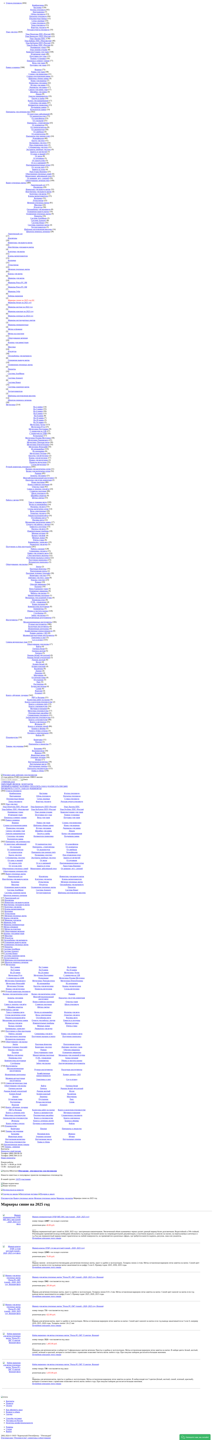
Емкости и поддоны (38, 527)
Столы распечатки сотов (38, 509)
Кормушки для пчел (38, 575)
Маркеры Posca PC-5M (17, 287)
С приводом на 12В (38, 431)
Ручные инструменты (37, 624)
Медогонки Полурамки (38, 429)
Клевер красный (38, 666)
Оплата (9, 1406)
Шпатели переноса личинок (38, 231)
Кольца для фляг (38, 535)
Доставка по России (14, 1421)
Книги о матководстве (38, 706)
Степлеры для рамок (38, 103)
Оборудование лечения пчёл (38, 180)
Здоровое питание (38, 757)
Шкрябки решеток (38, 496)
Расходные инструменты (38, 626)
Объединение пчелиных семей (39, 174)
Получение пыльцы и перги (38, 558)
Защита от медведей (38, 152)
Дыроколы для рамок (38, 87)
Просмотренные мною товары (16, 1144)
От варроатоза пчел (38, 116)
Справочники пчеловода (38, 715)
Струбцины (39, 613)
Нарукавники (38, 12)
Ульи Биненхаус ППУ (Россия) (38, 36)
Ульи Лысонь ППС (37, 38)
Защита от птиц (38, 169)
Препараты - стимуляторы (38, 123)
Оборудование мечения (18, 338)
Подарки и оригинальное (38, 733)
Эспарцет (39, 693)
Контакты (10, 1401)
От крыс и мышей (38, 154)
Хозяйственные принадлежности (39, 631)
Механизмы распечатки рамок (38, 522)
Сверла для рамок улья (38, 89)
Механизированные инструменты (37, 622)
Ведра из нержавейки (38, 504)
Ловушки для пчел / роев (38, 578)
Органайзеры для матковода (38, 209)
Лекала (39, 94)
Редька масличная (38, 686)
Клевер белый (38, 664)
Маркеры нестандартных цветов (21, 320)
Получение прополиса (38, 560)
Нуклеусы (38, 207)
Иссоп (38, 662)
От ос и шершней (38, 163)
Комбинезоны (38, 5)
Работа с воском (37, 549)
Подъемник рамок (38, 107)
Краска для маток (15, 274)
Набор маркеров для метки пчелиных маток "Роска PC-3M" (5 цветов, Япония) (65, 1335)
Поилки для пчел (38, 580)
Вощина (38, 70)
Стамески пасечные (38, 491)
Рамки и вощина (13, 67)
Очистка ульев (38, 487)
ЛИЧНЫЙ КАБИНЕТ (10, 786)
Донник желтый (38, 660)
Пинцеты (38, 216)
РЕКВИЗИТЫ (36, 788)
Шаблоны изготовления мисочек (38, 229)
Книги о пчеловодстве (38, 720)
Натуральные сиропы (38, 766)
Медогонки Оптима (38, 453)
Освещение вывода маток (38, 212)
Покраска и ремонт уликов (38, 61)
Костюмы (38, 7)
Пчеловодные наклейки (38, 713)
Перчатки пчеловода (38, 16)
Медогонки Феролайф (38, 447)
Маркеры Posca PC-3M (17, 283)
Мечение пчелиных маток (38, 203)
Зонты (38, 566)
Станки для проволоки (38, 74)
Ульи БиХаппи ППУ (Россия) (38, 43)
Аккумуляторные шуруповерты (38, 618)
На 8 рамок (38, 416)
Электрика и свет (38, 637)
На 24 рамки (38, 422)
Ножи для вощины (38, 81)
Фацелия (38, 691)
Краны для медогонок (38, 458)
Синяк (38, 689)
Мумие (38, 760)
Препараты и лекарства (38, 744)
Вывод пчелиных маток (16, 183)
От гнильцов (38, 121)
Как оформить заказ (14, 1410)
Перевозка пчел (38, 600)
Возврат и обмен (13, 1412)
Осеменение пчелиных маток (38, 214)
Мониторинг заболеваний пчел (38, 176)
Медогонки (11, 405)
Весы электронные (38, 511)
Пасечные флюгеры (38, 569)
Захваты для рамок (38, 476)
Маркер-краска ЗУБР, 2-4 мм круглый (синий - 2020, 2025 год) (58, 1248)
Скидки (9, 1414)
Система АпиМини (38, 218)
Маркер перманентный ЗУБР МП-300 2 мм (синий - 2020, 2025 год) (60, 1217)
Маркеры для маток (16, 278)
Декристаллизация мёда (38, 515)
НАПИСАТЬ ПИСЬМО (58, 786)
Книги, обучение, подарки (17, 695)
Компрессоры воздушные (38, 606)
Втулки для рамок (38, 85)
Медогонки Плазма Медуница (38, 438)
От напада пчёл (38, 160)
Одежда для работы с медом (38, 524)
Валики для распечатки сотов (38, 469)
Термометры (38, 609)
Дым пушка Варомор (38, 172)
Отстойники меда (38, 518)
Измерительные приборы (38, 531)
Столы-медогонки (38, 464)
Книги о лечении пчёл (38, 704)
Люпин (39, 671)
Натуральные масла (38, 764)
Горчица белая (39, 649)
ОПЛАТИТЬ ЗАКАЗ (38, 786)
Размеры (9, 1427)
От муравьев (38, 158)
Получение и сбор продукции (18, 547)
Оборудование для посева (38, 644)
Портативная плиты (38, 571)
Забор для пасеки (38, 615)
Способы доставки (14, 1418)
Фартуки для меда (38, 27)
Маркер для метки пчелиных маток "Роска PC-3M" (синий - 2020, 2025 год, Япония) (68, 1277)
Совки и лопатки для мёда (38, 489)
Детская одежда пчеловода (38, 30)
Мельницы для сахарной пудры (38, 598)
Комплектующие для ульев (37, 52)
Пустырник (38, 680)
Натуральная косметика (38, 762)
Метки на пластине (16, 334)
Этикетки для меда (38, 513)
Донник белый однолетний (38, 657)
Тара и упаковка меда (37, 502)
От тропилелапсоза (38, 127)
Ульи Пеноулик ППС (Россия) (38, 34)
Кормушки (38, 740)
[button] (195, 1437)
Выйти (9, 1431)
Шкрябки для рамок (38, 92)
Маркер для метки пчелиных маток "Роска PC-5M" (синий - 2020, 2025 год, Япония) (68, 1306)
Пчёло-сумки (38, 540)
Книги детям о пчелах (38, 731)
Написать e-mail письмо (11, 1151)
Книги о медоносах (38, 722)
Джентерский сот (38, 185)
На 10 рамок (38, 418)
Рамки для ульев (38, 72)
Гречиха (38, 653)
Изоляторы (38, 187)
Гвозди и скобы (38, 98)
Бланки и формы (39, 728)
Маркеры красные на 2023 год (20, 311)
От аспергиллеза (38, 134)
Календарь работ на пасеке (38, 700)
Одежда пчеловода (14, 3)
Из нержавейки (37, 449)
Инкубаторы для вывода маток (39, 192)
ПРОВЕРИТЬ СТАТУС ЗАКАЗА (15, 788)
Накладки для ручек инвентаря (39, 480)
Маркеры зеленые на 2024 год (20, 316)
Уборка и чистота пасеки (37, 611)
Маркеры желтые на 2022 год (20, 307)
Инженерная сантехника (38, 629)
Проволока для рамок (38, 83)
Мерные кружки (38, 533)
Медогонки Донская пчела (38, 442)
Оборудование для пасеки (17, 564)
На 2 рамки (38, 407)
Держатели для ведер (38, 544)
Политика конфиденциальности (19, 1423)
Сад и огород (37, 640)
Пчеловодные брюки (38, 19)
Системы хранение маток (38, 225)
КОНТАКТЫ (27, 784)
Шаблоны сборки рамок (38, 78)
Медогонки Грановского (38, 440)
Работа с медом (12, 500)
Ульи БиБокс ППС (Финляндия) (38, 41)
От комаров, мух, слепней (38, 178)
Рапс (39, 682)
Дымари (38, 473)
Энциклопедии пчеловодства (38, 717)
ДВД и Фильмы (38, 697)
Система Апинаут (38, 220)
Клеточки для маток (38, 194)
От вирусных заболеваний (38, 114)
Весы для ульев (38, 63)
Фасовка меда (38, 520)
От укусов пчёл (38, 167)
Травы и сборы (37, 771)
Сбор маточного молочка (38, 555)
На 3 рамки (38, 409)
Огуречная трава (39, 677)
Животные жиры (38, 755)
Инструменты (12, 620)
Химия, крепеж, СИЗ (38, 633)
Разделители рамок (38, 109)
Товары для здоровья (14, 746)
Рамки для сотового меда (38, 553)
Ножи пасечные (38, 482)
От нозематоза (38, 125)
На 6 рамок (38, 413)
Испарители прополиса (38, 562)
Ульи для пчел (12, 32)
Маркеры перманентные (18, 325)
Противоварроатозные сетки (38, 165)
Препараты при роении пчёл (38, 136)
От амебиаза (38, 132)
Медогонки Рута (38, 427)
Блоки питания (38, 604)
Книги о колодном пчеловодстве (38, 702)
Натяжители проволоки (38, 105)
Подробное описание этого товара (46, 1238)
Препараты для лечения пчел (18, 112)
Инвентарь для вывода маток (38, 189)
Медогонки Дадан (37, 425)
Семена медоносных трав (16, 642)
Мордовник (39, 675)
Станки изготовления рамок (38, 76)
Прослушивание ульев (38, 589)
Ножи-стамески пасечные (38, 484)
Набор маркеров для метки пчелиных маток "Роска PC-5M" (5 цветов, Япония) (65, 1364)
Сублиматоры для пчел (38, 147)
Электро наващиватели (38, 96)
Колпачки (38, 198)
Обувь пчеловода (38, 14)
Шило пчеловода (38, 493)
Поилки (38, 742)
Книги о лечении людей (38, 726)
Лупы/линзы (38, 200)
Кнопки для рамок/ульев (18, 342)
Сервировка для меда (38, 551)
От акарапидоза (38, 129)
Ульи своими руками (38, 50)
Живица (38, 753)
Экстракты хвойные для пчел (38, 149)
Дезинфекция (38, 138)
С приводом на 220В (38, 433)
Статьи (9, 1429)
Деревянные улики (38, 47)
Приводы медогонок (38, 462)
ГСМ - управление (38, 602)
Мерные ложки (38, 538)
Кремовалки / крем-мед (38, 542)
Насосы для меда (38, 529)
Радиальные (38, 436)
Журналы (39, 724)
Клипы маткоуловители (38, 196)
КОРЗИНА (24, 786)
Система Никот (38, 223)
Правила (9, 1403)
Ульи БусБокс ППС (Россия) (38, 45)
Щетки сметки (38, 498)
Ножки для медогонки (38, 460)
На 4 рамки (38, 411)
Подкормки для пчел (38, 143)
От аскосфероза (38, 118)
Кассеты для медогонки (39, 456)
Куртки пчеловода (38, 10)
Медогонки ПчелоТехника (38, 444)
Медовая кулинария (38, 708)
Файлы (39, 735)
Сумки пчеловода (38, 23)
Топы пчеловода (38, 25)
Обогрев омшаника (38, 584)
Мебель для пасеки (38, 593)
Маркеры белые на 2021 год (19, 302)
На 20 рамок (38, 420)
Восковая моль (38, 751)
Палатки (38, 586)
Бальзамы (38, 748)
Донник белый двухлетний (38, 655)
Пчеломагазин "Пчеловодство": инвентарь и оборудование (26, 1438)
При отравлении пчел (38, 145)
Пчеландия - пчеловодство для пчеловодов (38, 1171)
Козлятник (38, 669)
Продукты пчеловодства (37, 768)
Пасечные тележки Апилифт (38, 573)
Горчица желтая (38, 651)
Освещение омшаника (38, 591)
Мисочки (38, 205)
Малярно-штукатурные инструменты (38, 635)
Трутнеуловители (38, 227)
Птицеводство (12, 737)
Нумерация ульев (38, 54)
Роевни (38, 582)
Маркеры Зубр (14, 291)
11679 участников (23, 1179)
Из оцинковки (38, 451)
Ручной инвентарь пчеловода (18, 467)
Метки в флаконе (15, 329)
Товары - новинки (12, 1147)
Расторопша (39, 684)
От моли (38, 156)
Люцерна (38, 673)
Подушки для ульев (38, 65)
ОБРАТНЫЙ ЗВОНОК (10, 784)
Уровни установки (38, 58)
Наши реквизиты (8, 1158)
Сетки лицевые (38, 21)
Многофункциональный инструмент (38, 478)
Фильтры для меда (38, 507)
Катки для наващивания (38, 101)
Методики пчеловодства (38, 711)
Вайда (38, 646)
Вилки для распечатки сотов (38, 471)
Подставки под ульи (38, 56)
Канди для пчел (38, 141)
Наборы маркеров (15, 296)
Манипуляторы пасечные (38, 595)
